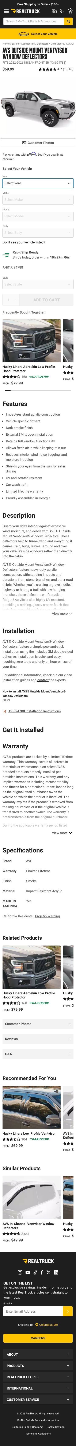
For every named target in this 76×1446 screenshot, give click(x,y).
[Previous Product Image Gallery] (4, 106)
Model (6, 209)
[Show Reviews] (56, 69)
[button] (38, 1354)
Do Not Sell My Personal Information (38, 1420)
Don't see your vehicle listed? (24, 242)
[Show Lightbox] (38, 105)
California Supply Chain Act (27, 1427)
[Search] (68, 21)
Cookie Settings (55, 1427)
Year (5, 176)
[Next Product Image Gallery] (72, 106)
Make (6, 193)
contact (43, 680)
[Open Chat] (54, 11)
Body (5, 226)
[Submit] (68, 1311)
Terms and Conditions (38, 1433)
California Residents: (31, 916)
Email (7, 1303)
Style (5, 277)
